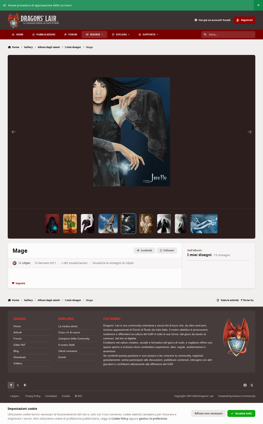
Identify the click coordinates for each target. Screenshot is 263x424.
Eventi (62, 357)
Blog (16, 351)
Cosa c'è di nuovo (69, 332)
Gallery (17, 363)
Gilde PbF (19, 344)
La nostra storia (67, 326)
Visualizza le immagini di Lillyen (113, 263)
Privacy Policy (32, 396)
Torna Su (247, 300)
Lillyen (26, 263)
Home (17, 326)
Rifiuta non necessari (209, 413)
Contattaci (51, 396)
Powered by (236, 396)
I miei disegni (199, 254)
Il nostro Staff (66, 344)
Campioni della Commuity (74, 338)
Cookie (66, 396)
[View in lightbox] (131, 132)
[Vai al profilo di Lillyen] (15, 263)
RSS (79, 396)
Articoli (17, 332)
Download (19, 357)
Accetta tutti (243, 413)
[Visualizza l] (52, 223)
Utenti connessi (67, 351)
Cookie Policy (119, 418)
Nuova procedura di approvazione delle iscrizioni (40, 5)
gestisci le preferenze (153, 418)
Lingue (14, 396)
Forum (17, 338)
